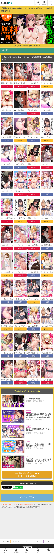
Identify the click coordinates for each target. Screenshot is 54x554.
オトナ (48, 541)
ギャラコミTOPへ (27, 497)
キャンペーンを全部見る (27, 474)
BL (38, 541)
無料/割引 (16, 541)
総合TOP (6, 541)
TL (27, 541)
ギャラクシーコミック (9, 505)
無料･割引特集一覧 (26, 505)
